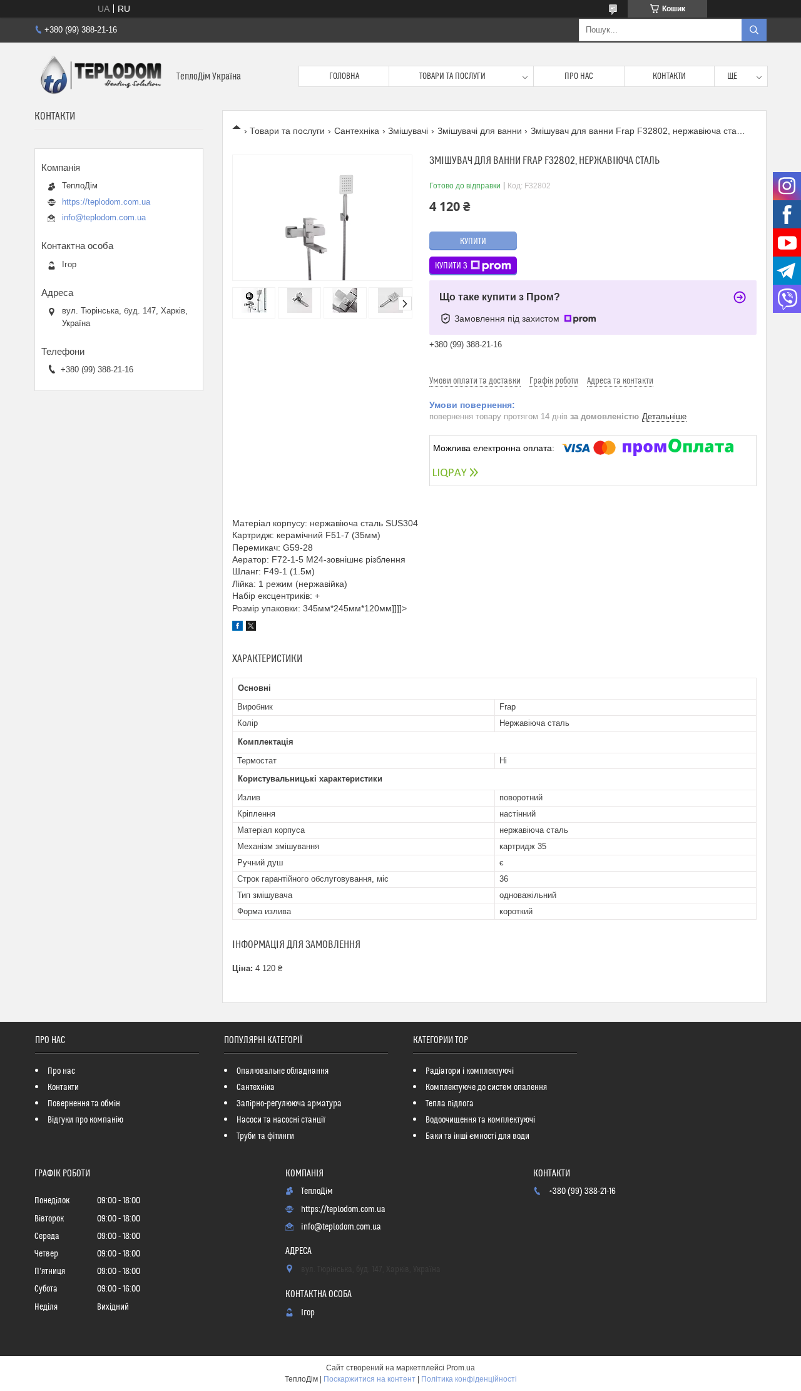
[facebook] (237, 628)
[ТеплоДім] (100, 76)
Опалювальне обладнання (283, 1071)
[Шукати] (754, 30)
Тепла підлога (450, 1104)
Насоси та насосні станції (281, 1120)
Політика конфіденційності (469, 1379)
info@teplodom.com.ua (104, 217)
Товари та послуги (452, 76)
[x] (251, 628)
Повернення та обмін (84, 1104)
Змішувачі (408, 131)
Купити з (451, 266)
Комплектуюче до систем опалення (486, 1088)
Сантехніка (356, 131)
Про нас (578, 76)
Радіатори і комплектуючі (470, 1071)
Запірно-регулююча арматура (289, 1104)
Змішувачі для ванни (479, 131)
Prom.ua (460, 1367)
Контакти (669, 76)
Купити (473, 242)
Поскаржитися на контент (370, 1379)
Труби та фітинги (265, 1136)
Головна (344, 76)
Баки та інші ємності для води (477, 1136)
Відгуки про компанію (85, 1120)
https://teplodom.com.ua (106, 201)
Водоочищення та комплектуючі (480, 1120)
